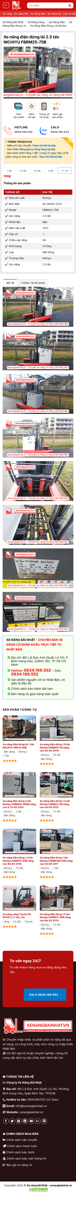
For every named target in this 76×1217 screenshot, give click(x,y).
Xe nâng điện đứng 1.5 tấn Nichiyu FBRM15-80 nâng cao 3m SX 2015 (55, 804)
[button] (6, 5)
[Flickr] (38, 1121)
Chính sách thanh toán (22, 1146)
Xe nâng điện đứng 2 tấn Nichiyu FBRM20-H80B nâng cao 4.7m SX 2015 (19, 804)
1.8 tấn (37, 170)
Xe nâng (7, 13)
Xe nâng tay (54, 13)
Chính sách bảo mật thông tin (26, 1158)
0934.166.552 (24, 674)
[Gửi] (69, 5)
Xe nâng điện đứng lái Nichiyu (48, 25)
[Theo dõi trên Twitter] (12, 1121)
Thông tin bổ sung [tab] (33, 283)
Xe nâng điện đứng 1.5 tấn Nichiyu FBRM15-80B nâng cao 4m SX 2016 (18, 860)
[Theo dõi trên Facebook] (6, 1121)
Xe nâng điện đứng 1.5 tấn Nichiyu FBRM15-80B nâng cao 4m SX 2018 (55, 917)
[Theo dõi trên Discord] (44, 1121)
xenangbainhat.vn (31, 1112)
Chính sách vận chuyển (21, 1140)
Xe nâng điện (38, 13)
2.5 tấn (65, 170)
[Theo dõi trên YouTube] (31, 1121)
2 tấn (51, 170)
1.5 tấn (23, 170)
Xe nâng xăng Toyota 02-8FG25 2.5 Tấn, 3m (17, 916)
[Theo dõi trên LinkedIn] (25, 1121)
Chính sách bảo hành (20, 1152)
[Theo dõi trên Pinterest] (19, 1121)
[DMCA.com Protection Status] (38, 1189)
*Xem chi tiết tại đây (50, 156)
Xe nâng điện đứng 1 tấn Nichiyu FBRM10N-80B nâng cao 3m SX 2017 (56, 860)
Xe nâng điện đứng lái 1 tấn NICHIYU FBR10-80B (18, 746)
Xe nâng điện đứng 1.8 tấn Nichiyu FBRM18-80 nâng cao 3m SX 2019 (55, 747)
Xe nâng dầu (21, 13)
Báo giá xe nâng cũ (19, 1165)
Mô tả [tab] (10, 283)
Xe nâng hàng (36, 22)
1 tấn (9, 170)
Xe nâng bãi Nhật (13, 22)
